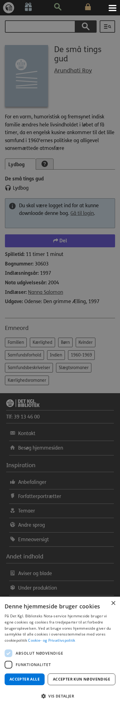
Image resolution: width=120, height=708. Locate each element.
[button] (60, 696)
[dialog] (60, 652)
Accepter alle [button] (25, 679)
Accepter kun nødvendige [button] (81, 679)
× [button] (113, 603)
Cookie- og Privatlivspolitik (51, 640)
